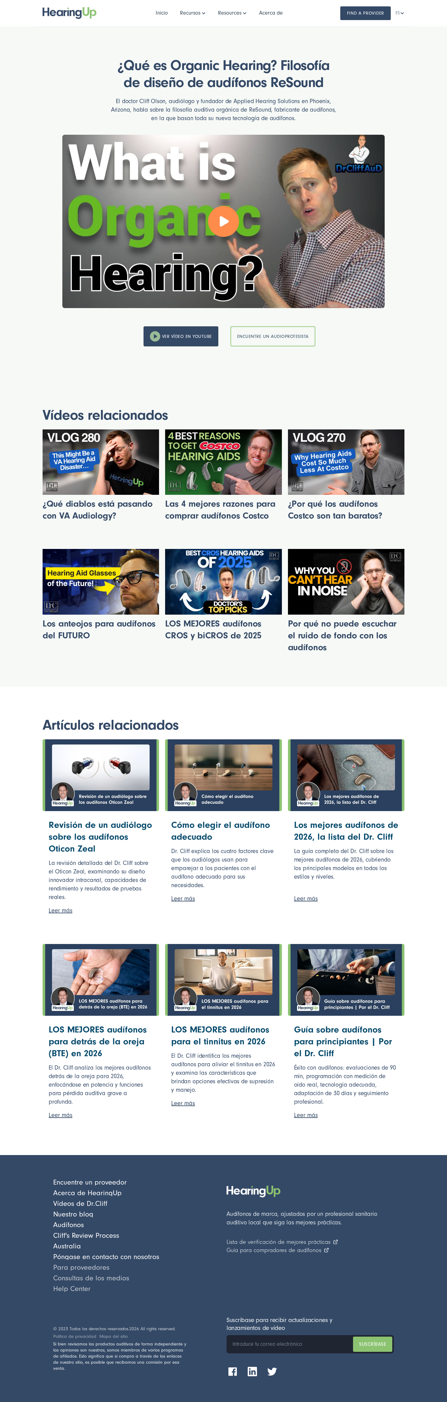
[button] (193, 13)
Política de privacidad (74, 1336)
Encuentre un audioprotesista (273, 336)
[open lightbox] (223, 221)
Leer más (60, 910)
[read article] (101, 775)
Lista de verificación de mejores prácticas (279, 1242)
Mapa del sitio (113, 1336)
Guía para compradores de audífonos (274, 1250)
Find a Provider (365, 13)
